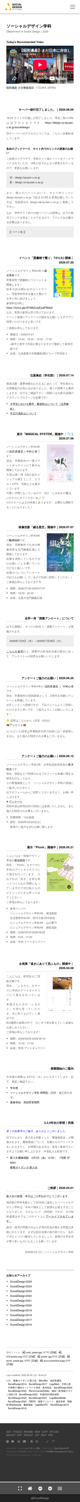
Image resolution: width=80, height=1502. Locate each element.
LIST (37, 1435)
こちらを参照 (14, 651)
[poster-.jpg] (60, 481)
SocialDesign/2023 (21, 1291)
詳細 (53, 1352)
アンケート (16, 725)
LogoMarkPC (41, 1404)
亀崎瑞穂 (14, 540)
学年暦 (14, 1088)
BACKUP (10, 1435)
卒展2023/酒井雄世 (49, 1394)
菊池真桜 (19, 860)
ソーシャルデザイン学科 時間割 (29, 1093)
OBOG (32, 1401)
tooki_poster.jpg (34, 1352)
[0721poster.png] (64, 296)
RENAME (28, 1431)
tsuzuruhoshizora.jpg (54, 1360)
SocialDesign (41, 1498)
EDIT (8, 1431)
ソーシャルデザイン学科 (29, 1448)
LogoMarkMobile (57, 1397)
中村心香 (32, 451)
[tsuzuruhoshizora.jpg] (60, 570)
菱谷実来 (60, 1401)
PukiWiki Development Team (59, 1451)
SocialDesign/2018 (21, 1315)
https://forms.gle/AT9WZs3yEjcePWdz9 (29, 308)
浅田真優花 (16, 451)
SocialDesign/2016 (21, 1324)
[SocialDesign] (13, 8)
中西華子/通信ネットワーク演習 (24, 1387)
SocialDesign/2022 (21, 1296)
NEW (37, 1431)
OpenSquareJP (61, 1448)
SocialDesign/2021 (21, 1300)
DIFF (19, 1435)
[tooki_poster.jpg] (60, 1011)
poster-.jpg (46, 1356)
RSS (50, 1435)
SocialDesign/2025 (21, 1281)
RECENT (28, 1435)
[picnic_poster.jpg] (60, 890)
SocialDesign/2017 (21, 1320)
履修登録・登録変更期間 (24, 1102)
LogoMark (54, 1384)
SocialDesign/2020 (21, 1305)
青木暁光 (46, 1387)
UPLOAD (54, 1431)
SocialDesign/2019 (21, 1310)
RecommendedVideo (39, 1390)
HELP (44, 1435)
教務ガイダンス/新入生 (24, 1167)
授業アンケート (46, 1401)
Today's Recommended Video (25, 42)
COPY (44, 1431)
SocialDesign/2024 (21, 1286)
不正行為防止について (23, 413)
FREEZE (17, 1431)
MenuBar (43, 1380)
